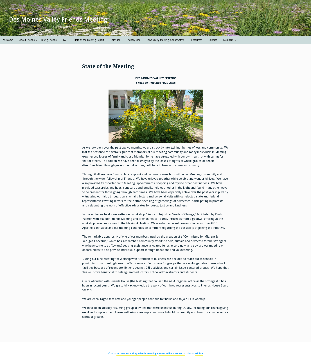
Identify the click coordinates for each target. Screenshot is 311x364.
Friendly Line (133, 39)
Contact (213, 39)
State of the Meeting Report (89, 39)
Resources (196, 39)
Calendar (115, 39)
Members (228, 39)
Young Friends (49, 39)
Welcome (8, 39)
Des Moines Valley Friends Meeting (58, 19)
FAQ (65, 39)
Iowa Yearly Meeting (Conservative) (165, 39)
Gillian (199, 353)
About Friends (27, 39)
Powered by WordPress (172, 353)
